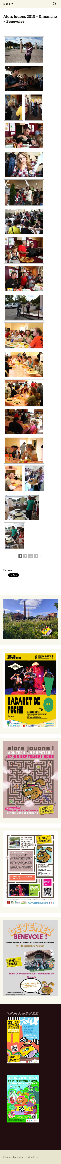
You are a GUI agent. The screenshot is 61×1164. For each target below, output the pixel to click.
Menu (6, 3)
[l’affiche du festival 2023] (23, 1040)
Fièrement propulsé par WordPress (21, 1157)
